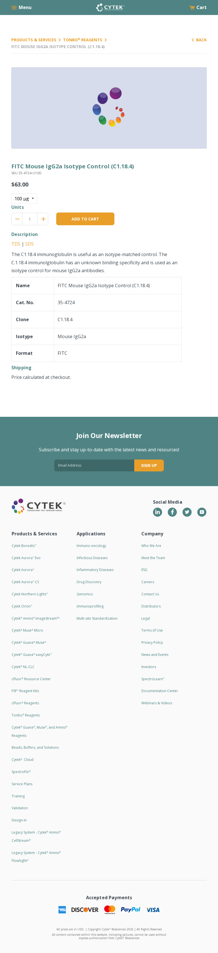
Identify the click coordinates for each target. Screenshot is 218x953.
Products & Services (33, 39)
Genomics (85, 594)
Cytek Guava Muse (29, 642)
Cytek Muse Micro (27, 630)
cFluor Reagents (25, 703)
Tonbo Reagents (82, 39)
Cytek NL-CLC (23, 666)
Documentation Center (159, 690)
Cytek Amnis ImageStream (36, 618)
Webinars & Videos (156, 703)
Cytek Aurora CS (25, 581)
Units (17, 207)
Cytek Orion (22, 606)
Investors (148, 666)
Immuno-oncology (91, 545)
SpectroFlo (21, 771)
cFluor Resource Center (31, 679)
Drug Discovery (89, 581)
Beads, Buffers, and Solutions (35, 747)
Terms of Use (152, 630)
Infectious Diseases (92, 557)
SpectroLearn (152, 679)
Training (18, 796)
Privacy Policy (152, 642)
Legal (145, 618)
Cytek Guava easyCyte (32, 654)
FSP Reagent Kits (25, 690)
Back (201, 39)
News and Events (154, 654)
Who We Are (151, 545)
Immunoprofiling (90, 606)
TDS (15, 244)
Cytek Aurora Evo (26, 557)
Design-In (19, 820)
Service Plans (22, 784)
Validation (20, 808)
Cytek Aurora (23, 569)
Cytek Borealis (24, 545)
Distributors (151, 606)
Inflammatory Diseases (95, 569)
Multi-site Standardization (97, 618)
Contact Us (150, 594)
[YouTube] (201, 512)
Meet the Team (153, 557)
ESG (144, 569)
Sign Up (149, 465)
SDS (29, 244)
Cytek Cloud (22, 759)
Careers (147, 581)
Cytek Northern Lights (30, 594)
